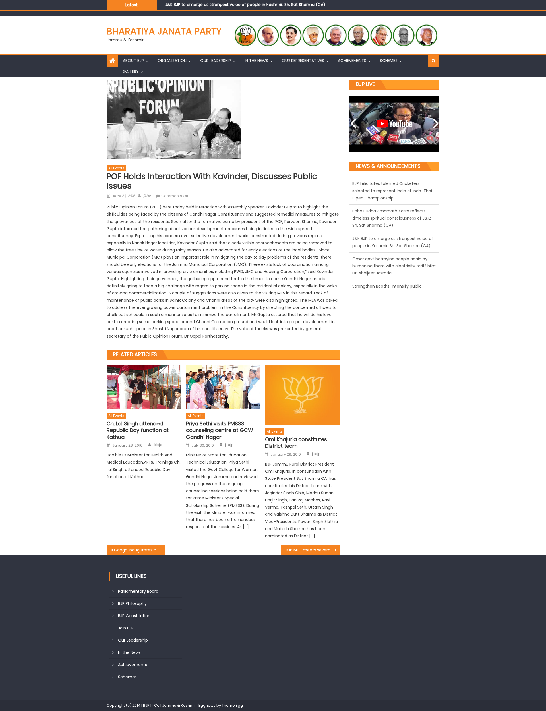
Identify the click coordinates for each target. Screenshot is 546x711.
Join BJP (126, 628)
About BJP (133, 60)
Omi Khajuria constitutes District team (296, 442)
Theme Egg (232, 705)
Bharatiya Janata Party (164, 31)
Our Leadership (215, 60)
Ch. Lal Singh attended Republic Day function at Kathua (138, 430)
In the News (256, 60)
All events (116, 168)
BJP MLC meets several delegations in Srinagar (313, 550)
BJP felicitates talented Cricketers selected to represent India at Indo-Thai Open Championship (392, 191)
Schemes (389, 60)
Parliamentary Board (138, 591)
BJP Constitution (134, 616)
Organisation (172, 60)
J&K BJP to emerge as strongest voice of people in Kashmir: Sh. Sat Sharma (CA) (245, 3)
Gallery (131, 71)
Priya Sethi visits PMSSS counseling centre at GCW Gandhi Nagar (219, 430)
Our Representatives (303, 60)
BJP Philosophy (132, 603)
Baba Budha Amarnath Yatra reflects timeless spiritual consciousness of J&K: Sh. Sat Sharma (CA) (391, 218)
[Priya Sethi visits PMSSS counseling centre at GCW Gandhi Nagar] (223, 387)
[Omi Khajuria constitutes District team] (302, 395)
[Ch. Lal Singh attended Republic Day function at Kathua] (144, 387)
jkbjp (147, 196)
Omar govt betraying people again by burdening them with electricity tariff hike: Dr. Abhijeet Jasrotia (394, 266)
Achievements (352, 60)
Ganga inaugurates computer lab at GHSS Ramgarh (139, 550)
